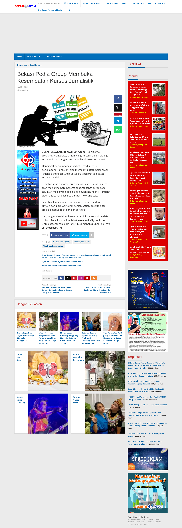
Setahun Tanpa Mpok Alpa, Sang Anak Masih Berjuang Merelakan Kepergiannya (91, 338)
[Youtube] (87, 278)
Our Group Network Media (138, 524)
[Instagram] (81, 278)
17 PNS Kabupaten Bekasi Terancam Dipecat (147, 405)
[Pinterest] (74, 278)
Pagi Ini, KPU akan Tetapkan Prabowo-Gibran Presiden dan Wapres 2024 (97, 289)
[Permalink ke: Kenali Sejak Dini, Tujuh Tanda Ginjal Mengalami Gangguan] (26, 322)
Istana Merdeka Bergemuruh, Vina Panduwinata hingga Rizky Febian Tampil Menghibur (48, 338)
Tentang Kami (153, 519)
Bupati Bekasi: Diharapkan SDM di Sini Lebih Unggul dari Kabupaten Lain (147, 374)
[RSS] (94, 278)
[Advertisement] (91, 33)
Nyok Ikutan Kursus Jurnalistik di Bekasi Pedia (62, 261)
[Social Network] (69, 10)
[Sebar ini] (118, 99)
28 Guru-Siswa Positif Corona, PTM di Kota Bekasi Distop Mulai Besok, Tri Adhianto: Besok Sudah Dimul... (146, 365)
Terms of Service (154, 522)
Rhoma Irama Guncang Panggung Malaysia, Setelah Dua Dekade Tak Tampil (69, 338)
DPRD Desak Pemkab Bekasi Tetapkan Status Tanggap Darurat (144, 382)
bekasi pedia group (62, 242)
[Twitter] (68, 278)
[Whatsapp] (118, 129)
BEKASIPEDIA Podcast (136, 519)
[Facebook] (61, 278)
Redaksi (131, 522)
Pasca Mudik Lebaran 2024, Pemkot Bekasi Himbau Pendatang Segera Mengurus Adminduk (57, 289)
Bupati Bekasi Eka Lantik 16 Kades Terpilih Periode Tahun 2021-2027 (146, 390)
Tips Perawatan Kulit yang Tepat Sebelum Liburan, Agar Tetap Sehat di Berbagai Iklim (112, 338)
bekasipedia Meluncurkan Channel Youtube (61, 265)
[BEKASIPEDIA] (25, 6)
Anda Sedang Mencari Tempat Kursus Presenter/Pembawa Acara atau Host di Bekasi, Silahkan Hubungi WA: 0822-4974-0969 (76, 256)
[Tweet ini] (118, 108)
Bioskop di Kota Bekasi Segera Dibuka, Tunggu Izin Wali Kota (145, 442)
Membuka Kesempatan (53, 246)
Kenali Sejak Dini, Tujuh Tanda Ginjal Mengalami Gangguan (25, 337)
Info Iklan (140, 522)
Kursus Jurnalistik (82, 242)
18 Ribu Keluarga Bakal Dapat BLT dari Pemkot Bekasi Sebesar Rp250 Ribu (144, 413)
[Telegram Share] (118, 120)
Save (119, 115)
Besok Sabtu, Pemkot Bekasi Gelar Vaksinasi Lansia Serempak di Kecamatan (147, 424)
